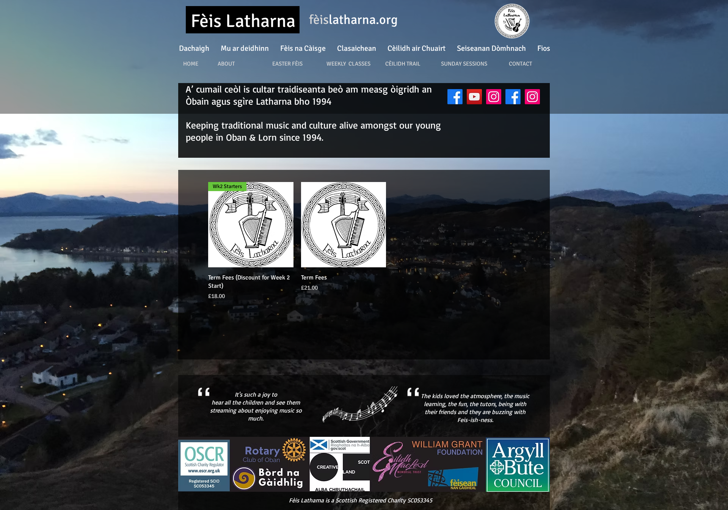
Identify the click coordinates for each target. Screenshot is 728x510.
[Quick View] (343, 224)
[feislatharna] (455, 96)
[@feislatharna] (493, 96)
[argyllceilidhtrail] (513, 96)
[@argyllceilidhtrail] (532, 96)
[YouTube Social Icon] (474, 96)
